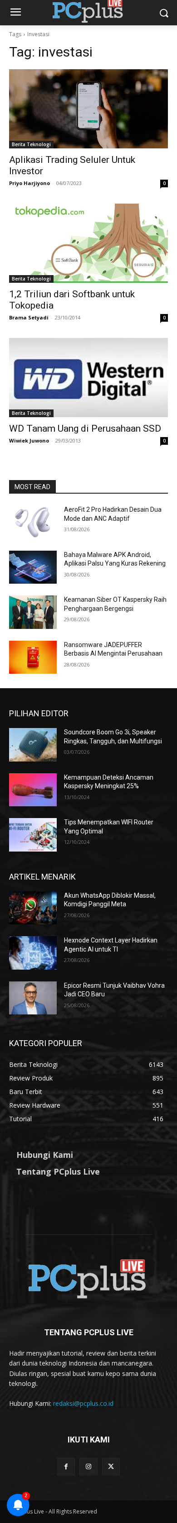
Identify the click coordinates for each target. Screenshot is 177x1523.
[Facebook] (66, 1466)
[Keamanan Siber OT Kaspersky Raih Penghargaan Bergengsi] (33, 612)
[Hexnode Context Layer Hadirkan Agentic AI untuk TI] (33, 953)
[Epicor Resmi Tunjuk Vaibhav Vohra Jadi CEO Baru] (33, 998)
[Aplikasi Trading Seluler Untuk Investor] (88, 108)
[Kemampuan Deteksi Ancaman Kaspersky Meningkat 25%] (33, 790)
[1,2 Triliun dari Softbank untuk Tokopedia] (88, 243)
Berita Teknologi (31, 144)
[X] (111, 1466)
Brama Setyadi (29, 317)
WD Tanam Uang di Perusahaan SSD (85, 428)
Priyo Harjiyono (29, 183)
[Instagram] (88, 1466)
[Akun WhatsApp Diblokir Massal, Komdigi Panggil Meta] (33, 908)
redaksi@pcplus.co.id (83, 1403)
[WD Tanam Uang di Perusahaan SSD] (88, 377)
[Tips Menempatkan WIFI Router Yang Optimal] (33, 835)
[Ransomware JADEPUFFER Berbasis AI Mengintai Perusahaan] (33, 657)
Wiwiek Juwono (29, 440)
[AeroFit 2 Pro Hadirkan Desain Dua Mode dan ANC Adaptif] (33, 522)
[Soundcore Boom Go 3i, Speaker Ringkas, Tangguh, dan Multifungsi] (33, 745)
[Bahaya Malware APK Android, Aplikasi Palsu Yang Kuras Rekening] (33, 567)
